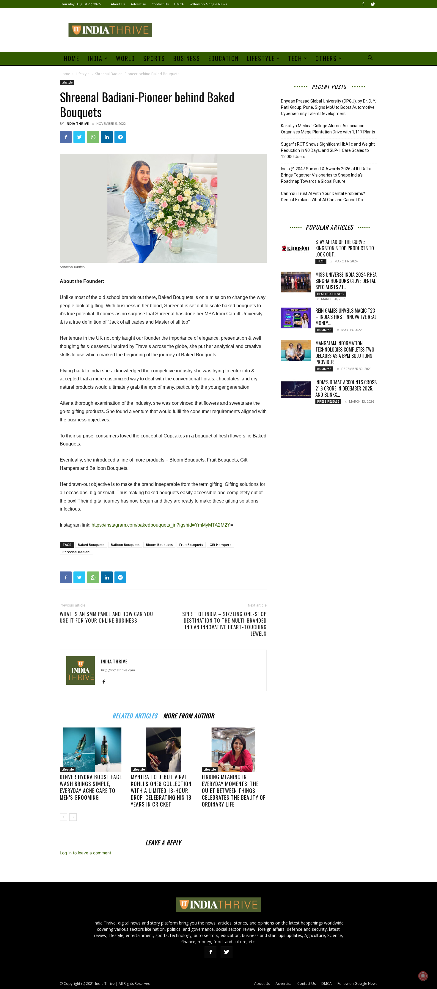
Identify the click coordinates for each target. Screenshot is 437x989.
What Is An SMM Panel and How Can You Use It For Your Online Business (106, 617)
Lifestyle (261, 58)
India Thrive (77, 123)
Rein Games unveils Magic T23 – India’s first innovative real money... (345, 317)
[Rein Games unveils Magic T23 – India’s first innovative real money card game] (296, 318)
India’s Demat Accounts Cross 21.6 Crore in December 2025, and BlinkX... (346, 388)
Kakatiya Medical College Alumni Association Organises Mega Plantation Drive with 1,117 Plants (328, 128)
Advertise (138, 4)
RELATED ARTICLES (134, 715)
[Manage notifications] (423, 976)
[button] (370, 59)
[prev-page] (63, 817)
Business (186, 58)
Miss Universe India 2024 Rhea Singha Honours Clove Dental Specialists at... (346, 281)
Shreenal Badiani (76, 551)
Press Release (328, 401)
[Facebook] (363, 4)
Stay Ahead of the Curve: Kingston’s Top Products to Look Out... (344, 248)
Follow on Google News (208, 4)
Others (326, 58)
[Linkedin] (107, 137)
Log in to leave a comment (85, 852)
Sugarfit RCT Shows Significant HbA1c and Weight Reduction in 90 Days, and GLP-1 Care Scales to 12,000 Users (328, 150)
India (95, 58)
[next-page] (73, 817)
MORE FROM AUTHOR (188, 715)
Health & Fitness (330, 294)
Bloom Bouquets (159, 544)
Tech (295, 58)
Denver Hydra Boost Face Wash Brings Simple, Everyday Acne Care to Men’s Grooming (91, 787)
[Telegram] (120, 137)
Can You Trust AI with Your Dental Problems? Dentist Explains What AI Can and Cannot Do (323, 196)
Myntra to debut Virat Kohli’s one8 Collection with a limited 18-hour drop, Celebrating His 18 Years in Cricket (161, 790)
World (125, 58)
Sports (154, 58)
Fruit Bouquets (191, 544)
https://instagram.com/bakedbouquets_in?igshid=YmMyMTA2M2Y (161, 524)
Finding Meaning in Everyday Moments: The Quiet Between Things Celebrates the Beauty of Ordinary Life (233, 790)
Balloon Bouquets (125, 544)
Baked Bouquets (91, 544)
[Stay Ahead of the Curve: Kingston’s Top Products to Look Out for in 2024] (296, 249)
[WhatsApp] (93, 137)
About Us (118, 4)
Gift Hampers (220, 544)
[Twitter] (372, 4)
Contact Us (160, 4)
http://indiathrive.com (118, 670)
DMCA (179, 4)
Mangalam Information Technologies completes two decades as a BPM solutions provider (344, 353)
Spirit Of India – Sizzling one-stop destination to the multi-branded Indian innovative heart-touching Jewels (224, 624)
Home (71, 58)
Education (223, 58)
